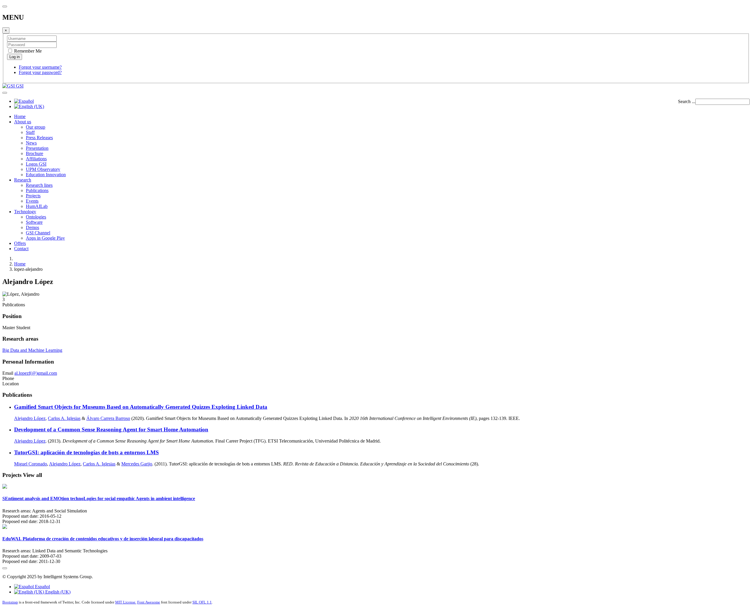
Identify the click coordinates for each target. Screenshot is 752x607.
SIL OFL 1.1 (202, 602)
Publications (37, 190)
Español (42, 586)
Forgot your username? (40, 67)
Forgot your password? (40, 72)
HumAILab (37, 206)
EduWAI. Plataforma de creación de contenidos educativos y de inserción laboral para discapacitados (102, 538)
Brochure (34, 153)
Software (34, 222)
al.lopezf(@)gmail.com (35, 373)
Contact (21, 248)
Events (32, 201)
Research (22, 179)
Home (20, 116)
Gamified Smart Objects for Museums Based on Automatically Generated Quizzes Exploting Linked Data (140, 407)
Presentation (37, 148)
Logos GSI (36, 164)
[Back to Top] (4, 568)
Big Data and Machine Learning (32, 350)
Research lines (39, 185)
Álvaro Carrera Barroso (108, 418)
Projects (33, 195)
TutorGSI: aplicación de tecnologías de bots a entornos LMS (86, 452)
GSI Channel (38, 232)
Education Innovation (46, 174)
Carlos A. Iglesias (64, 418)
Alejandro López (30, 418)
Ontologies (36, 216)
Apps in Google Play (45, 238)
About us (22, 121)
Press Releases (39, 137)
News (31, 142)
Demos (32, 227)
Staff (30, 132)
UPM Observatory (43, 169)
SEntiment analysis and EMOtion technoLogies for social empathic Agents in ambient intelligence (98, 498)
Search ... (686, 101)
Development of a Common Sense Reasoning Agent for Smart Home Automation (111, 429)
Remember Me (27, 50)
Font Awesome (148, 602)
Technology (25, 211)
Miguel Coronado (30, 463)
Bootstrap (10, 602)
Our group (35, 127)
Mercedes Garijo (136, 463)
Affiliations (36, 158)
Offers (20, 243)
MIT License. (125, 602)
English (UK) (57, 591)
